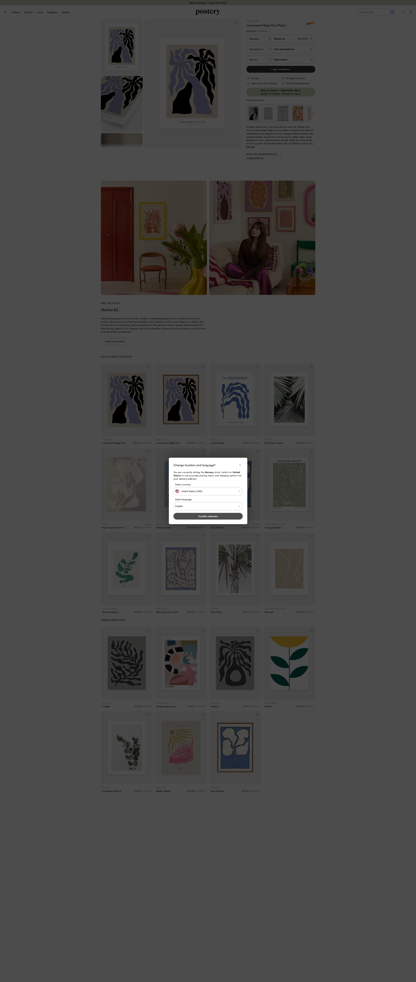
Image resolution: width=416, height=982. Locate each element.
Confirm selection (208, 516)
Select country (183, 484)
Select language (183, 499)
